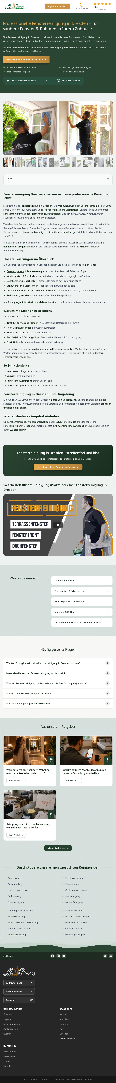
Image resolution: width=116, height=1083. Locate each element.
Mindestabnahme (12, 1024)
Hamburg (64, 1024)
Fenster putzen (15, 271)
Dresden (64, 1033)
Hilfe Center (9, 1051)
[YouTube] (64, 956)
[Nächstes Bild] (108, 128)
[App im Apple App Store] (105, 956)
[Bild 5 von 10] (54, 162)
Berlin (63, 1014)
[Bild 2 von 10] (20, 162)
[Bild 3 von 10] (31, 162)
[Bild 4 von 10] (42, 162)
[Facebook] (52, 956)
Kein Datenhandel (74, 1079)
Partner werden (14, 991)
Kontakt (7, 1061)
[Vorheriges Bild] (8, 128)
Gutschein (11, 999)
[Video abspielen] (58, 525)
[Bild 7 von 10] (76, 162)
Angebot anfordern (57, 6)
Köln (62, 1028)
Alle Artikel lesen (58, 848)
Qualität (7, 1033)
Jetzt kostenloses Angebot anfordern (58, 467)
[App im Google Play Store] (111, 956)
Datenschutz (46, 1079)
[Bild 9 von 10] (99, 162)
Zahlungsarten (10, 1028)
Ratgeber (8, 1066)
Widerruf (34, 1079)
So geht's (7, 1019)
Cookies (88, 1079)
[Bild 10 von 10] (110, 162)
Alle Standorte (67, 1038)
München (64, 1019)
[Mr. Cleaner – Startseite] (19, 971)
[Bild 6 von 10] (65, 162)
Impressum (59, 1079)
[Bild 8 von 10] (88, 162)
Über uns (8, 1014)
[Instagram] (58, 956)
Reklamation (9, 1056)
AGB (26, 1079)
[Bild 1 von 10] (8, 162)
